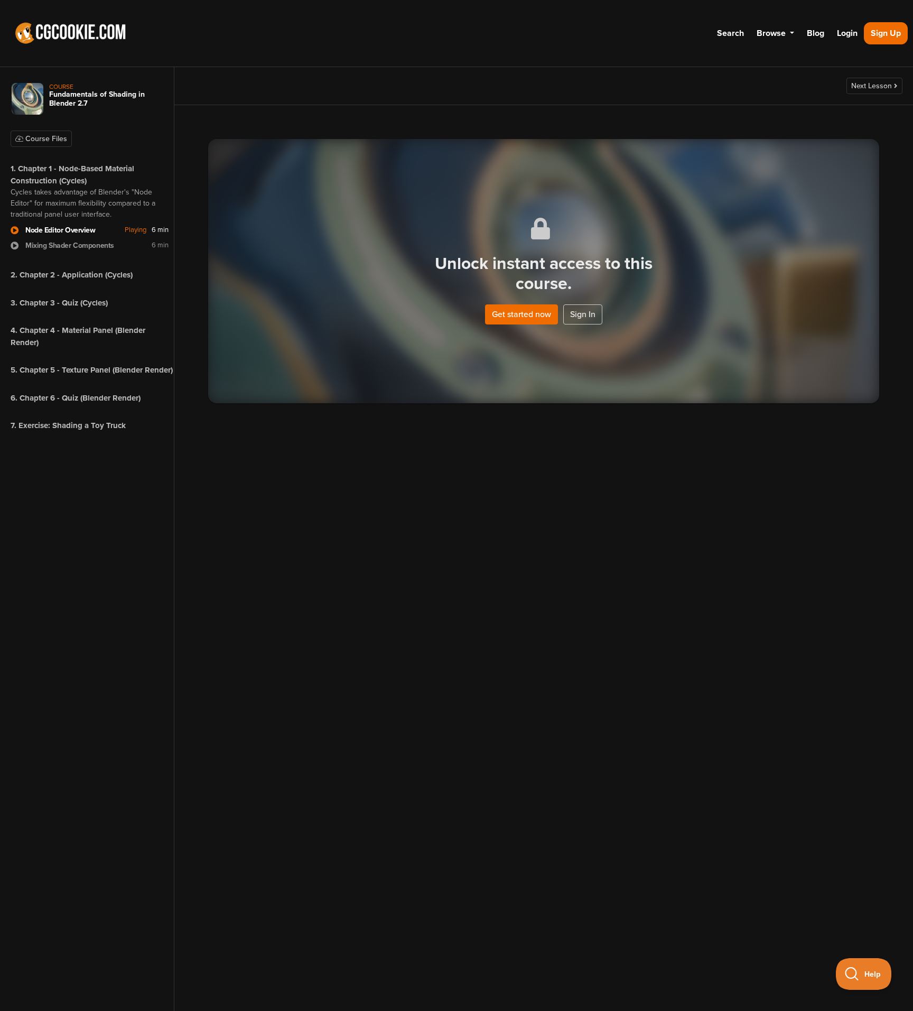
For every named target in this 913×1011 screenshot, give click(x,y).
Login (847, 33)
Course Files (45, 138)
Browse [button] (772, 33)
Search (730, 33)
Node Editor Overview (60, 230)
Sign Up (886, 33)
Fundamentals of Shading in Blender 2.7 (97, 99)
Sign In (582, 314)
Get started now (521, 314)
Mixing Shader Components (69, 245)
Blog (815, 33)
